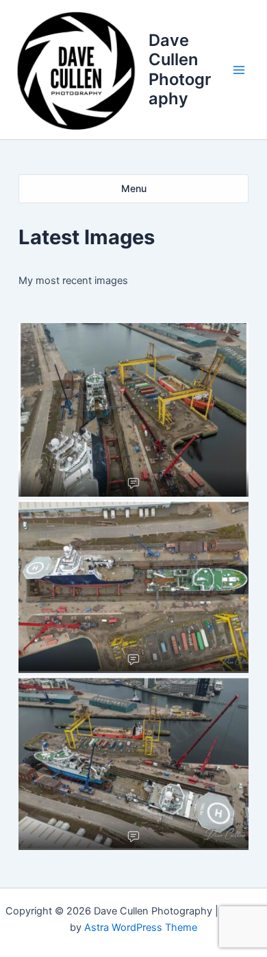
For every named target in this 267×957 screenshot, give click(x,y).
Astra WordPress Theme (140, 927)
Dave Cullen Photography (180, 69)
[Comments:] (133, 483)
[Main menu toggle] (239, 70)
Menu (134, 188)
